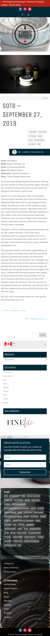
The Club (7, 537)
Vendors (5, 402)
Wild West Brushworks (31, 541)
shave (30, 140)
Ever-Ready (36, 500)
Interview (6, 387)
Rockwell (21, 525)
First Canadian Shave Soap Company (17, 508)
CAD (14, 343)
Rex (15, 525)
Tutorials (5, 399)
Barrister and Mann (33, 496)
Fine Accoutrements (18, 504)
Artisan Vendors (8, 376)
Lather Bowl (43, 132)
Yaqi (38, 144)
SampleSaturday (10, 529)
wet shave (31, 144)
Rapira (40, 136)
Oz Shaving (32, 136)
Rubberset (30, 525)
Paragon (43, 516)
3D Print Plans (7, 372)
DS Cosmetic (18, 500)
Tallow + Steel (21, 533)
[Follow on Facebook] (20, 9)
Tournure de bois (30, 537)
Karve (20, 512)
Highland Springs (10, 512)
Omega (26, 516)
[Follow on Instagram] (30, 9)
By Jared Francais (30, 152)
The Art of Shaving (34, 533)
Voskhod (40, 537)
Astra (23, 496)
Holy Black (32, 132)
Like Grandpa (38, 512)
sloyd (26, 529)
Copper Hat (8, 500)
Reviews (5, 391)
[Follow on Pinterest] (25, 9)
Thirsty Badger (39, 140)
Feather (7, 504)
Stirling (13, 533)
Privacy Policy (10, 572)
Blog (4, 380)
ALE (6, 496)
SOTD (45, 98)
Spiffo (6, 533)
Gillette (33, 508)
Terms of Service (11, 568)
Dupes (5, 383)
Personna (8, 520)
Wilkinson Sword (10, 545)
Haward (40, 508)
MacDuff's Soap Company (13, 516)
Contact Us (9, 564)
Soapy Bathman (35, 529)
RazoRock (8, 525)
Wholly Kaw (18, 541)
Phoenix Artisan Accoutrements (23, 520)
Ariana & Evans (14, 496)
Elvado (27, 500)
